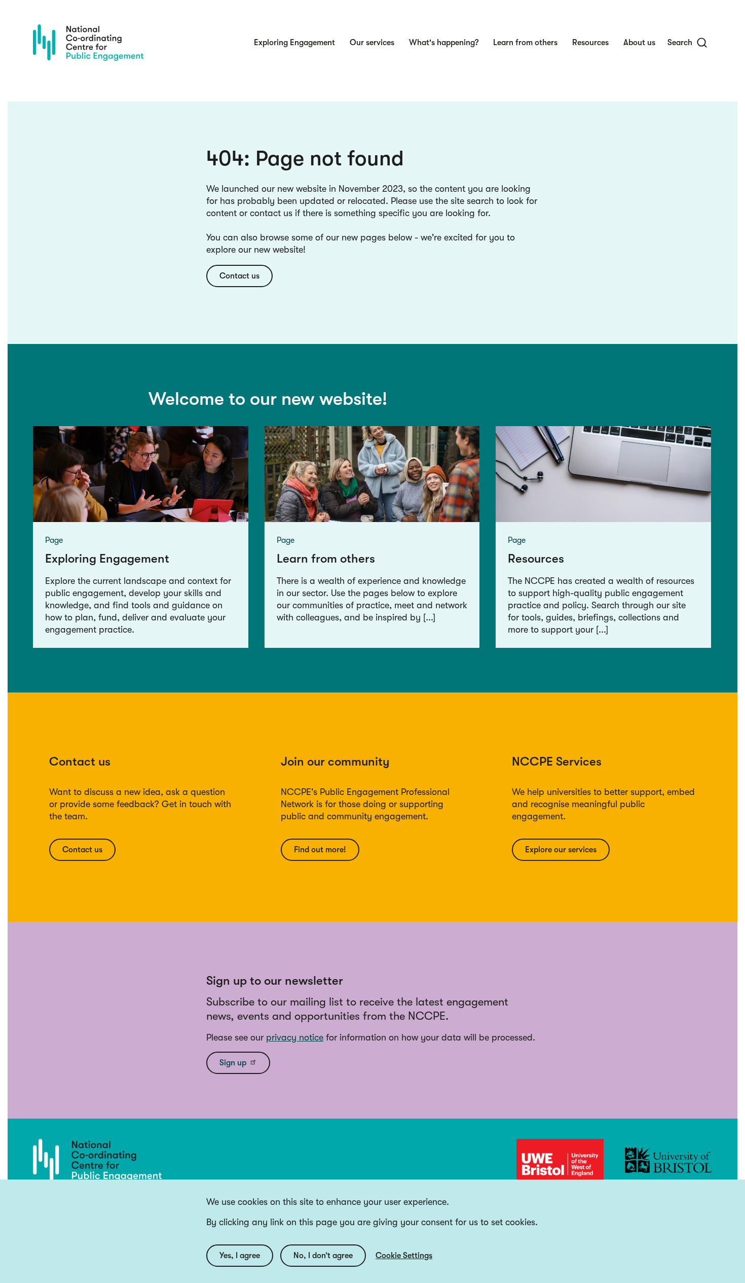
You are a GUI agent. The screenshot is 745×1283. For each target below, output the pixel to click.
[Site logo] (88, 42)
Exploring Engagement (294, 42)
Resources (590, 42)
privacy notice (294, 1037)
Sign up (232, 1062)
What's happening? (443, 42)
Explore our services (561, 849)
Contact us (239, 276)
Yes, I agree (239, 1255)
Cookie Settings (404, 1255)
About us (639, 42)
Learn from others (525, 42)
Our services (372, 42)
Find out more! (320, 849)
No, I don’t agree (323, 1255)
